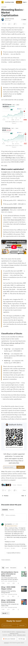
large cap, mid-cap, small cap (12, 343)
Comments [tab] (5, 509)
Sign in (24, 2)
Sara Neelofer (8, 524)
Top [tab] (3, 567)
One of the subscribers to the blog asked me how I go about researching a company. (9, 578)
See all (4, 613)
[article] (14, 577)
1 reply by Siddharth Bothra (13, 553)
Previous (6, 495)
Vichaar (3, 7)
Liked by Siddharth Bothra (11, 525)
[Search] (25, 567)
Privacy (10, 635)
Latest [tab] (7, 567)
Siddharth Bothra (9, 18)
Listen (24, 19)
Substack (6, 642)
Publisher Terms (14, 633)
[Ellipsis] (26, 524)
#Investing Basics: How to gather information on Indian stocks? (9, 574)
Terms (14, 635)
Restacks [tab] (11, 509)
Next (23, 495)
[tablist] (8, 509)
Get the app (22, 639)
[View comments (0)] (8, 596)
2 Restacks (19, 485)
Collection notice (21, 635)
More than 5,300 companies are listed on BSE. (9, 604)
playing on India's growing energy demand (8, 591)
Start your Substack (10, 639)
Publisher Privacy (20, 632)
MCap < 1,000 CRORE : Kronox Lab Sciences (8, 601)
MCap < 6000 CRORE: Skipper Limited (8, 588)
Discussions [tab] (13, 567)
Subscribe (19, 2)
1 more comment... (6, 560)
